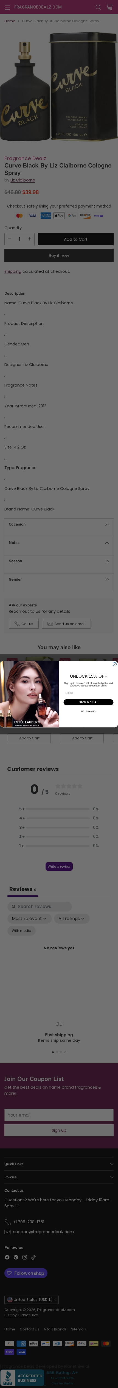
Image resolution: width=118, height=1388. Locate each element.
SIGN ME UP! (88, 702)
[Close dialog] (114, 664)
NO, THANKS (88, 711)
